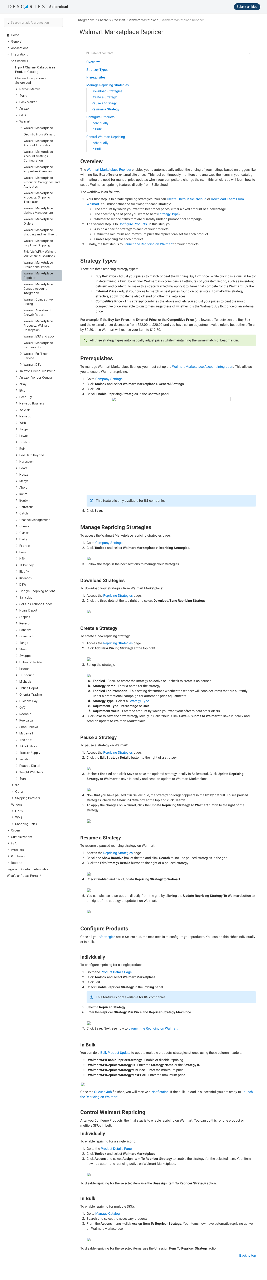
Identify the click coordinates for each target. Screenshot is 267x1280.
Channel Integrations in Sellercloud (31, 80)
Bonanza (25, 630)
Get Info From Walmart (39, 134)
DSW (22, 584)
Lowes (23, 435)
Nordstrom (26, 461)
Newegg (25, 416)
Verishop (25, 759)
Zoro (22, 778)
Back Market (28, 102)
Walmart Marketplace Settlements (38, 345)
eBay (22, 384)
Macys (23, 481)
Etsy (22, 390)
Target (24, 429)
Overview (93, 62)
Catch (23, 513)
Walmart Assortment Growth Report (38, 312)
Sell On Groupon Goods (36, 604)
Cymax (24, 532)
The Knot (26, 740)
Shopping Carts (26, 824)
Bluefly (24, 571)
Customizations (22, 837)
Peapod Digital (29, 765)
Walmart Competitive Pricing (38, 302)
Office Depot (28, 688)
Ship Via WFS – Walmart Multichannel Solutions (40, 254)
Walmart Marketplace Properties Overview (38, 169)
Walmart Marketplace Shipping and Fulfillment (40, 232)
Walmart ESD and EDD (39, 336)
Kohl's (23, 494)
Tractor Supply (29, 752)
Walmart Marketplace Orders (38, 221)
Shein (23, 649)
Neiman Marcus (29, 89)
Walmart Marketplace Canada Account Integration (38, 288)
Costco (24, 442)
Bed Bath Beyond (31, 455)
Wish (22, 423)
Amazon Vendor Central (35, 377)
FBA (13, 843)
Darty (23, 539)
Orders (16, 830)
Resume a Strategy (105, 109)
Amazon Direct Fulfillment (37, 371)
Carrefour (26, 507)
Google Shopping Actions (37, 591)
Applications (19, 48)
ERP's (19, 811)
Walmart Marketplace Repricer (38, 275)
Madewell (26, 733)
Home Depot (28, 610)
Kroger (24, 668)
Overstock (26, 636)
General (16, 41)
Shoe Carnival (29, 727)
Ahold (23, 487)
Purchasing (18, 856)
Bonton (24, 500)
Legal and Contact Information (28, 869)
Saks (22, 115)
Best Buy (25, 397)
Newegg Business (31, 403)
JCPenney (26, 565)
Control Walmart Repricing (105, 137)
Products (17, 850)
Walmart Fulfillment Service (37, 356)
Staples (24, 617)
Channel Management (34, 520)
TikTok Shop (28, 746)
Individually (100, 123)
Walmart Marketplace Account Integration (38, 143)
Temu (23, 95)
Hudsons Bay (28, 701)
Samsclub (26, 597)
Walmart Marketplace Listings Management (38, 210)
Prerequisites (95, 77)
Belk (22, 448)
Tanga (23, 642)
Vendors (17, 804)
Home (15, 35)
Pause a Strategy (104, 103)
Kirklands (25, 578)
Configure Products (100, 117)
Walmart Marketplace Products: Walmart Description (38, 325)
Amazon (24, 108)
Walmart (119, 20)
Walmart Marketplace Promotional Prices (38, 265)
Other (19, 791)
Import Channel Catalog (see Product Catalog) (35, 69)
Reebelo (25, 714)
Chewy (24, 526)
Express (24, 545)
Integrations (86, 20)
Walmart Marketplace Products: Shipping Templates (38, 197)
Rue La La (26, 720)
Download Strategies (107, 91)
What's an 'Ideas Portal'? (24, 875)
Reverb (24, 623)
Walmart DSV (32, 364)
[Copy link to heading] (104, 162)
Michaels (25, 681)
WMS (18, 817)
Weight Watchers (31, 772)
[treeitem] (41, 275)
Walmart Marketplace (143, 20)
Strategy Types (97, 70)
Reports (16, 862)
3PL (17, 785)
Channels (104, 20)
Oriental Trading (30, 694)
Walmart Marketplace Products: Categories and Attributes (42, 182)
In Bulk (97, 129)
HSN (22, 558)
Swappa (25, 655)
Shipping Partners (27, 798)
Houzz (23, 474)
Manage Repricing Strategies (107, 85)
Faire (22, 552)
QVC (22, 707)
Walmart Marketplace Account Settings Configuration (38, 156)
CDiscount (26, 675)
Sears (23, 468)
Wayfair (24, 410)
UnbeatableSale (30, 662)
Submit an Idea (247, 6)
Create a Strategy (104, 97)
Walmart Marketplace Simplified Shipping (38, 243)
